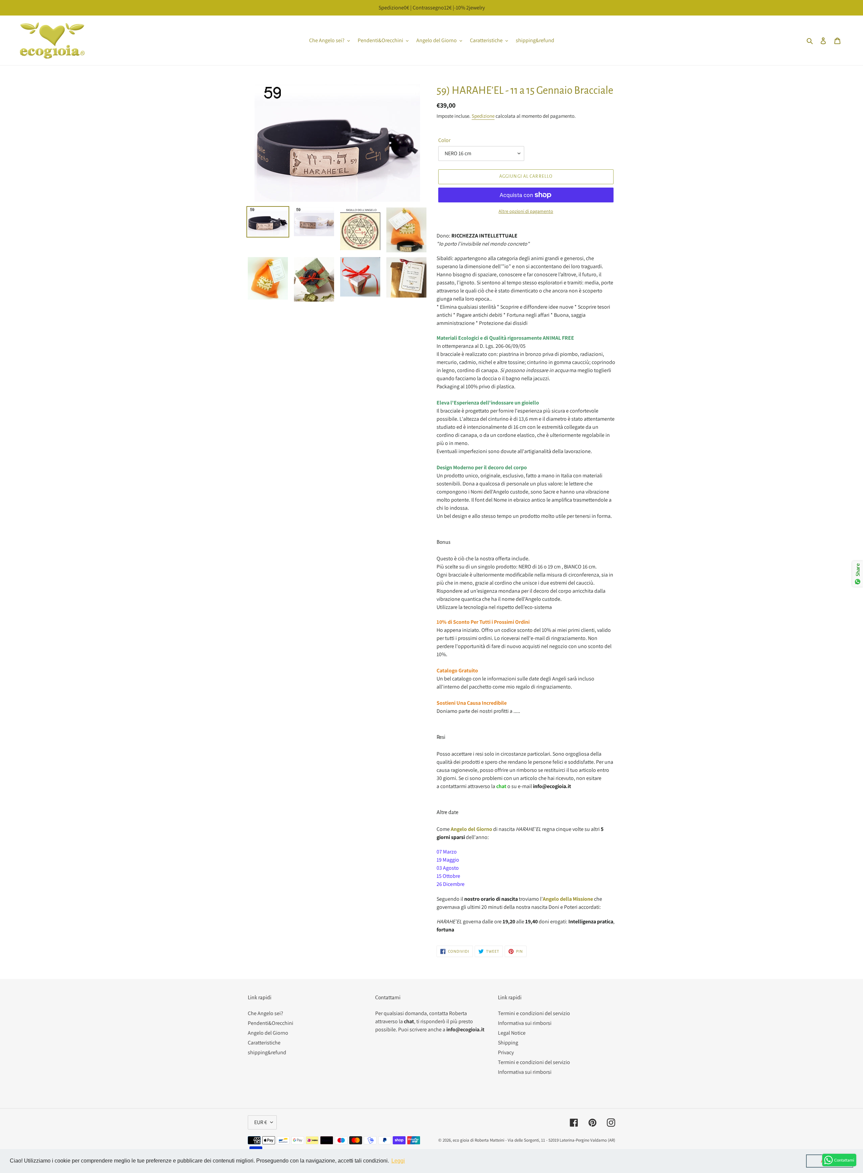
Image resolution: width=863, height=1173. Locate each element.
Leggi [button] (398, 1161)
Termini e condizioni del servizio (534, 1013)
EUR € (260, 1122)
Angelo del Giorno (268, 1032)
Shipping (508, 1042)
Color (444, 140)
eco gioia (461, 1140)
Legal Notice (512, 1032)
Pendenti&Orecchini (270, 1023)
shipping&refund (267, 1052)
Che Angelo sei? (265, 1013)
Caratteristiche (264, 1042)
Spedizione (483, 116)
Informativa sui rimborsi (525, 1023)
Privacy (506, 1052)
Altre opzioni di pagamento (526, 211)
